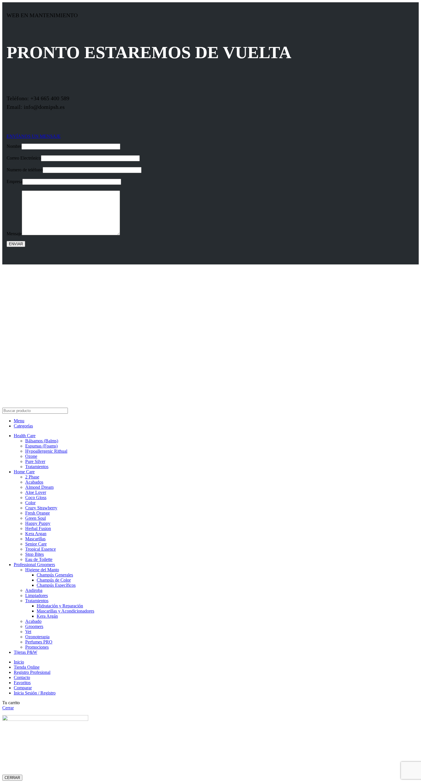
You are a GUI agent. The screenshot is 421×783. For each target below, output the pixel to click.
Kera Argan (35, 533)
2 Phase (32, 476)
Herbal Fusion (38, 528)
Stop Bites (34, 554)
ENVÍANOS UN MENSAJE (34, 136)
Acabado (33, 621)
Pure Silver (35, 461)
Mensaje (14, 233)
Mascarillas (35, 538)
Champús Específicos (56, 585)
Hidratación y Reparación (60, 605)
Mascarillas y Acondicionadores (65, 611)
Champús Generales (55, 574)
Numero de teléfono (25, 169)
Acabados (34, 482)
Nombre (14, 146)
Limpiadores (36, 595)
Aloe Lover (35, 492)
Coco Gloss (35, 497)
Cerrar (8, 707)
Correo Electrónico (24, 158)
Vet (28, 631)
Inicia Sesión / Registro (35, 692)
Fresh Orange (37, 513)
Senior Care (36, 543)
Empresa (14, 181)
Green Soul (35, 518)
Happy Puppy (37, 523)
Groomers (34, 626)
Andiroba (33, 590)
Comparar (23, 687)
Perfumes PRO (38, 641)
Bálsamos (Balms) (41, 440)
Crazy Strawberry (41, 507)
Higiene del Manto (42, 569)
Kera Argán (47, 616)
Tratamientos (36, 466)
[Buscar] (412, 411)
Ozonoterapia (37, 636)
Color (30, 502)
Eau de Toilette (38, 559)
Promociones (37, 647)
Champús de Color (54, 580)
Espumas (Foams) (41, 445)
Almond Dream (39, 487)
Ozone (31, 456)
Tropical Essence (40, 549)
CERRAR (12, 778)
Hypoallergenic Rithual (46, 451)
